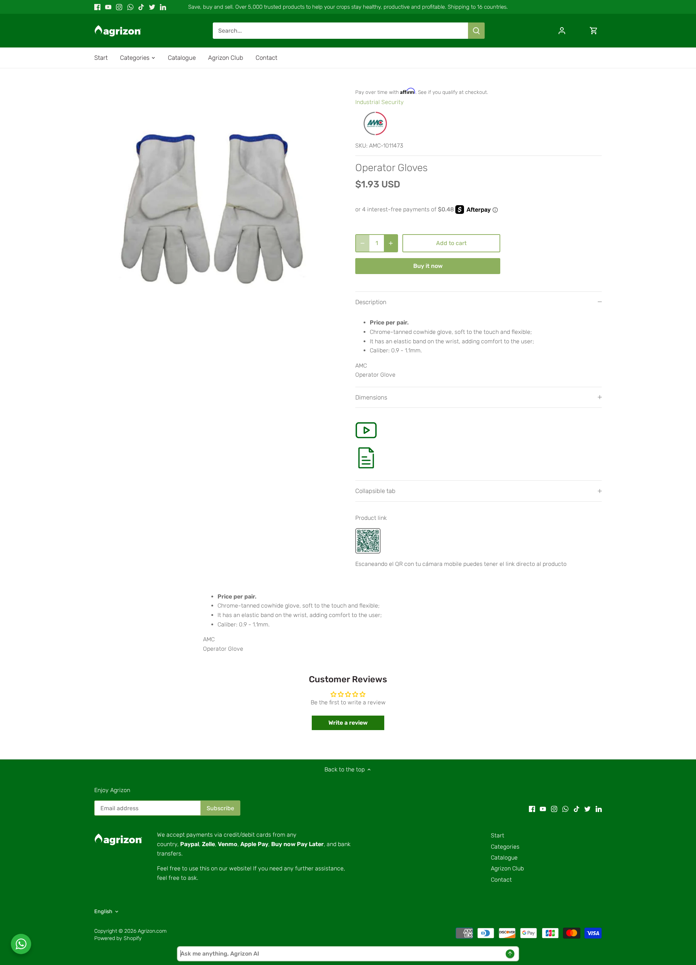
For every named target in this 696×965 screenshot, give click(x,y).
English (103, 911)
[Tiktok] (141, 7)
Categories (505, 846)
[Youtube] (108, 7)
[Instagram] (119, 7)
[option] (216, 204)
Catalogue (504, 857)
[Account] (562, 31)
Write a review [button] (348, 722)
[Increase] (391, 243)
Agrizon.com (152, 931)
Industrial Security (379, 102)
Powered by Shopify (118, 938)
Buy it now (428, 265)
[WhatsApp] (130, 7)
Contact (501, 879)
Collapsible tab (375, 490)
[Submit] (476, 30)
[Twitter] (152, 7)
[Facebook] (97, 7)
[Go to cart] (593, 31)
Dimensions (371, 397)
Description (370, 302)
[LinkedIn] (163, 7)
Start (497, 835)
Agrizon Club (507, 868)
